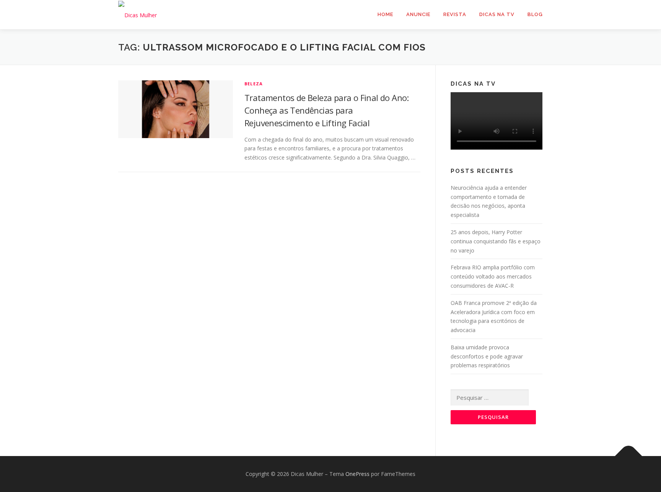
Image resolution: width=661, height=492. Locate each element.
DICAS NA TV (496, 14)
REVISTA (454, 14)
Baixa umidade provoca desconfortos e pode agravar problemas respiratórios (487, 356)
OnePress (357, 473)
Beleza (253, 83)
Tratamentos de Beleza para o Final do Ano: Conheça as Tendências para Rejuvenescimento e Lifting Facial (326, 110)
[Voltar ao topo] (628, 456)
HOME (385, 14)
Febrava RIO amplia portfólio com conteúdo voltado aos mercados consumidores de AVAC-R (493, 276)
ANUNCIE (418, 14)
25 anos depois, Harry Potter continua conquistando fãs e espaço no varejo (496, 241)
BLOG (535, 14)
